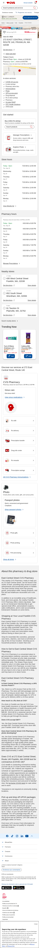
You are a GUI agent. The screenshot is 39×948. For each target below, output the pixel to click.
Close (36, 924)
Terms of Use (11, 946)
